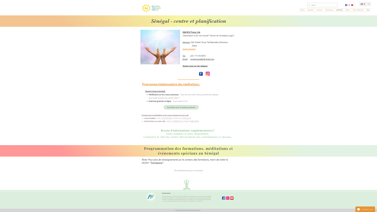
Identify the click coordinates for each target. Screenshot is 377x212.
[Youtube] (352, 5)
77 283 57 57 (177, 121)
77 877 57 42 (166, 118)
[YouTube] (231, 198)
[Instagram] (349, 5)
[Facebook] (346, 5)
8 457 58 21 (194, 121)
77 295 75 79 (186, 118)
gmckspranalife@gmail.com (202, 59)
